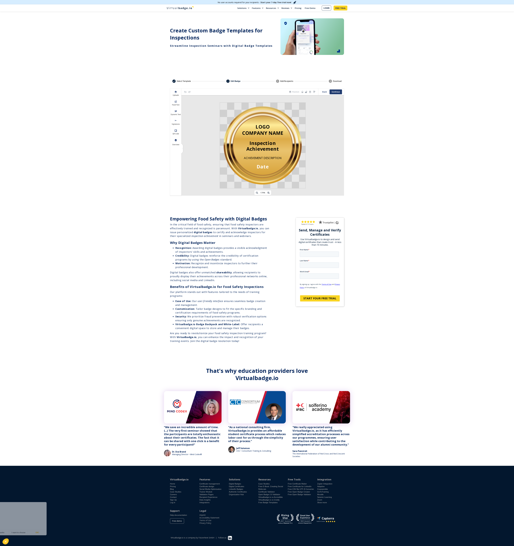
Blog (172, 489)
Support (175, 510)
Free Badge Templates (268, 502)
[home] (180, 8)
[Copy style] (314, 92)
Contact (173, 497)
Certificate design (206, 486)
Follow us (222, 537)
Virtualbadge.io (179, 479)
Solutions (242, 8)
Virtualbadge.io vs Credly (268, 500)
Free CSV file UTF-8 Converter (301, 489)
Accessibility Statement (209, 517)
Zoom (319, 500)
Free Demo (310, 8)
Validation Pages (206, 494)
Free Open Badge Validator (299, 494)
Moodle (320, 494)
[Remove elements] (310, 92)
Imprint (202, 515)
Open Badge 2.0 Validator (269, 494)
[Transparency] (302, 92)
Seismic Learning (324, 497)
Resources (271, 8)
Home (172, 484)
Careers (173, 494)
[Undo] (185, 92)
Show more (322, 502)
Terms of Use (205, 520)
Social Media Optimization (210, 489)
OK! (49, 532)
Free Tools (294, 479)
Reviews (285, 8)
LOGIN (326, 8)
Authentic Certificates (238, 492)
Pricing (298, 8)
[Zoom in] (269, 193)
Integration (324, 479)
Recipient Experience (208, 497)
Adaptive (321, 486)
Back (324, 92)
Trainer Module (205, 492)
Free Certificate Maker (297, 484)
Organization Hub (236, 494)
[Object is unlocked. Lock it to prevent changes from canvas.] (306, 92)
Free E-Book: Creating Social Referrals (270, 487)
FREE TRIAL (340, 8)
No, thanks (12, 532)
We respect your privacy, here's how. (18, 524)
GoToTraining (323, 492)
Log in (172, 502)
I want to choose (31, 532)
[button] (243, 8)
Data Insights (205, 500)
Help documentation (178, 515)
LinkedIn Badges (236, 489)
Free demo (177, 521)
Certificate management (209, 484)
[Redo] (189, 92)
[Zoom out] (257, 193)
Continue (336, 92)
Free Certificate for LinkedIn (299, 486)
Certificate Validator (266, 492)
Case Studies (175, 492)
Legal (202, 510)
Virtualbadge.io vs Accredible (270, 497)
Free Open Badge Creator (299, 492)
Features (256, 8)
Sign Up (173, 500)
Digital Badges (235, 484)
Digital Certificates (236, 486)
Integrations (204, 502)
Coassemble (322, 489)
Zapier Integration (324, 484)
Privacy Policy (205, 523)
